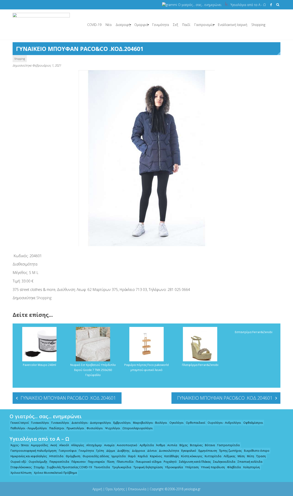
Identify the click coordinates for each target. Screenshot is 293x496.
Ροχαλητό (170, 462)
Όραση (261, 456)
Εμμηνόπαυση (207, 451)
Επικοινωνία (137, 489)
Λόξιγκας (229, 456)
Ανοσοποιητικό (127, 445)
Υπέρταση (192, 467)
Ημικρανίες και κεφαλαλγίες (29, 456)
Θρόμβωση (73, 456)
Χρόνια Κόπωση (21, 473)
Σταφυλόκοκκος (21, 467)
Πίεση (110, 462)
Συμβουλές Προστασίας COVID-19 (69, 467)
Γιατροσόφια (67, 451)
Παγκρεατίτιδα (59, 462)
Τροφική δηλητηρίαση (148, 467)
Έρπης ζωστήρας (230, 451)
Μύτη (250, 456)
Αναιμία (109, 445)
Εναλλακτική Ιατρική (232, 24)
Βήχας (183, 445)
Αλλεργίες (77, 445)
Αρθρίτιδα (147, 445)
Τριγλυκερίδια (121, 467)
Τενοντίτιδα (102, 467)
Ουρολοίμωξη (38, 462)
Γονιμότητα (160, 24)
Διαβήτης (123, 451)
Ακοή (53, 445)
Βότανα (210, 445)
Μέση (241, 456)
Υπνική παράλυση (213, 467)
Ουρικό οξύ (18, 462)
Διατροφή (123, 24)
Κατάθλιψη (171, 456)
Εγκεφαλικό (188, 451)
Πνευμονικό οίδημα (148, 462)
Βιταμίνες (196, 445)
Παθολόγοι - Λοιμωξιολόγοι (29, 428)
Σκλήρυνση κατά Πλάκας (195, 462)
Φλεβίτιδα (234, 467)
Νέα (108, 24)
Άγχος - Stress (20, 445)
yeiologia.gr (192, 489)
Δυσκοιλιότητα (169, 451)
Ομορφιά (141, 24)
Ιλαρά (132, 456)
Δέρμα (110, 451)
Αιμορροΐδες (39, 445)
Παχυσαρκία (96, 462)
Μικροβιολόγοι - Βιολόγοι (150, 423)
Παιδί (186, 24)
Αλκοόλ (64, 445)
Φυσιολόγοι (95, 428)
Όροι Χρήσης (115, 489)
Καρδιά (143, 456)
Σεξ (175, 24)
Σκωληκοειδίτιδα (224, 462)
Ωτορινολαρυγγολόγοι (137, 428)
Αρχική (97, 489)
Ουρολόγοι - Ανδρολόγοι (224, 423)
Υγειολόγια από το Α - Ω (248, 5)
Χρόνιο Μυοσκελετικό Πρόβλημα (55, 473)
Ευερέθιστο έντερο (256, 451)
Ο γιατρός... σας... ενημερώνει (199, 5)
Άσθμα (160, 445)
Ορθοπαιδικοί (195, 423)
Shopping (258, 24)
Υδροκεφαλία (174, 467)
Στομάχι (39, 467)
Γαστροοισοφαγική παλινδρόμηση (34, 451)
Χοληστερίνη (251, 467)
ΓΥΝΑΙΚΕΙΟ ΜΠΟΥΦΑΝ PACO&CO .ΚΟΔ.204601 (68, 398)
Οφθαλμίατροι (253, 423)
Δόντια (152, 451)
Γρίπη (100, 451)
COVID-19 (94, 24)
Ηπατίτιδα (56, 456)
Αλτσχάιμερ (94, 445)
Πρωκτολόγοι (75, 428)
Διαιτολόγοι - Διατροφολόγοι (91, 423)
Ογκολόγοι (176, 423)
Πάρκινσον (78, 462)
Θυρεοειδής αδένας (96, 456)
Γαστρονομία (204, 24)
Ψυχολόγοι (112, 428)
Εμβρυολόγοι (122, 423)
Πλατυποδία (125, 462)
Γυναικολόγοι (40, 423)
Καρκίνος (156, 456)
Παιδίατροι (56, 428)
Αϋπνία (172, 445)
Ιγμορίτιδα (118, 456)
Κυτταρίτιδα (213, 456)
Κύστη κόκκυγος (191, 456)
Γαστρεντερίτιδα (228, 445)
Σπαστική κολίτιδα (250, 462)
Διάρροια (138, 451)
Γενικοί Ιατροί (20, 423)
